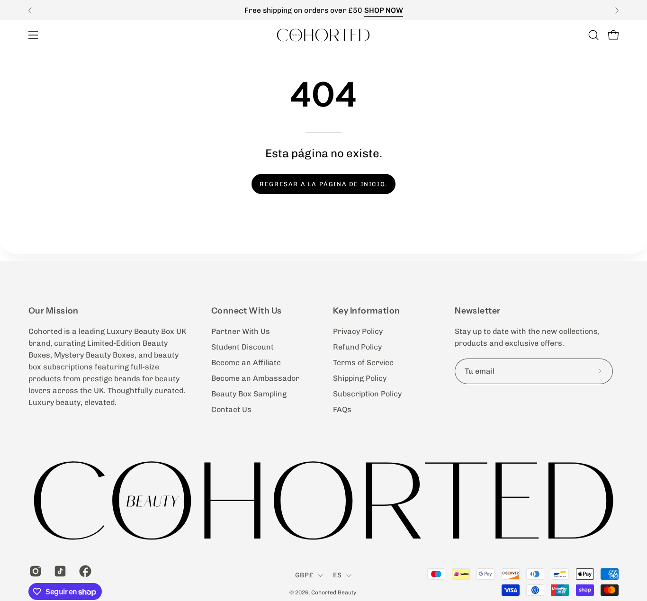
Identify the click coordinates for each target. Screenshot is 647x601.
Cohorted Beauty (333, 592)
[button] (593, 35)
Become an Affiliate (246, 362)
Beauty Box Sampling (249, 393)
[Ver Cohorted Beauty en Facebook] (84, 571)
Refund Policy (357, 346)
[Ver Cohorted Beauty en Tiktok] (59, 571)
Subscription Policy (367, 393)
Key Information (366, 310)
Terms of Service (363, 362)
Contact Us (231, 409)
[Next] (616, 10)
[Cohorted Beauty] (323, 34)
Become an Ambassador (255, 378)
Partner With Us (240, 331)
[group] (323, 10)
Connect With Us (246, 310)
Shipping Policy (359, 378)
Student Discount (242, 346)
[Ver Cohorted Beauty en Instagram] (34, 571)
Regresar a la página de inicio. (323, 184)
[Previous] (30, 10)
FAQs (342, 409)
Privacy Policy (358, 331)
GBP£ (304, 575)
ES (337, 575)
